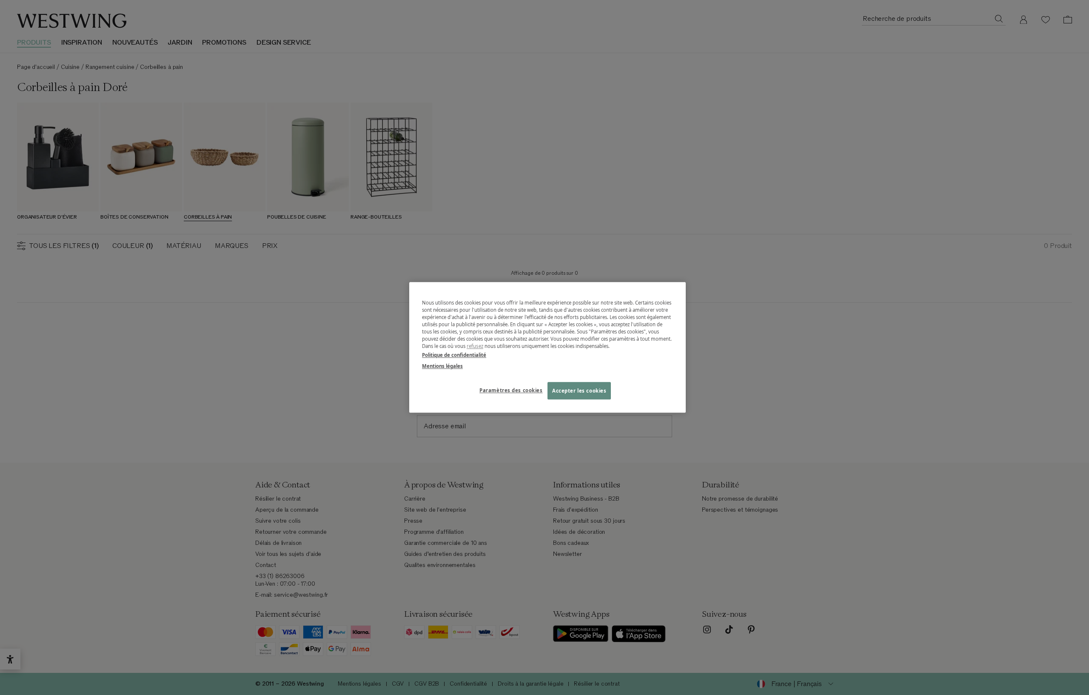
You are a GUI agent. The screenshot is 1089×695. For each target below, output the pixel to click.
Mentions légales (442, 366)
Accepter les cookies (579, 390)
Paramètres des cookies (511, 390)
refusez (475, 346)
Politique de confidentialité (454, 355)
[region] (547, 347)
